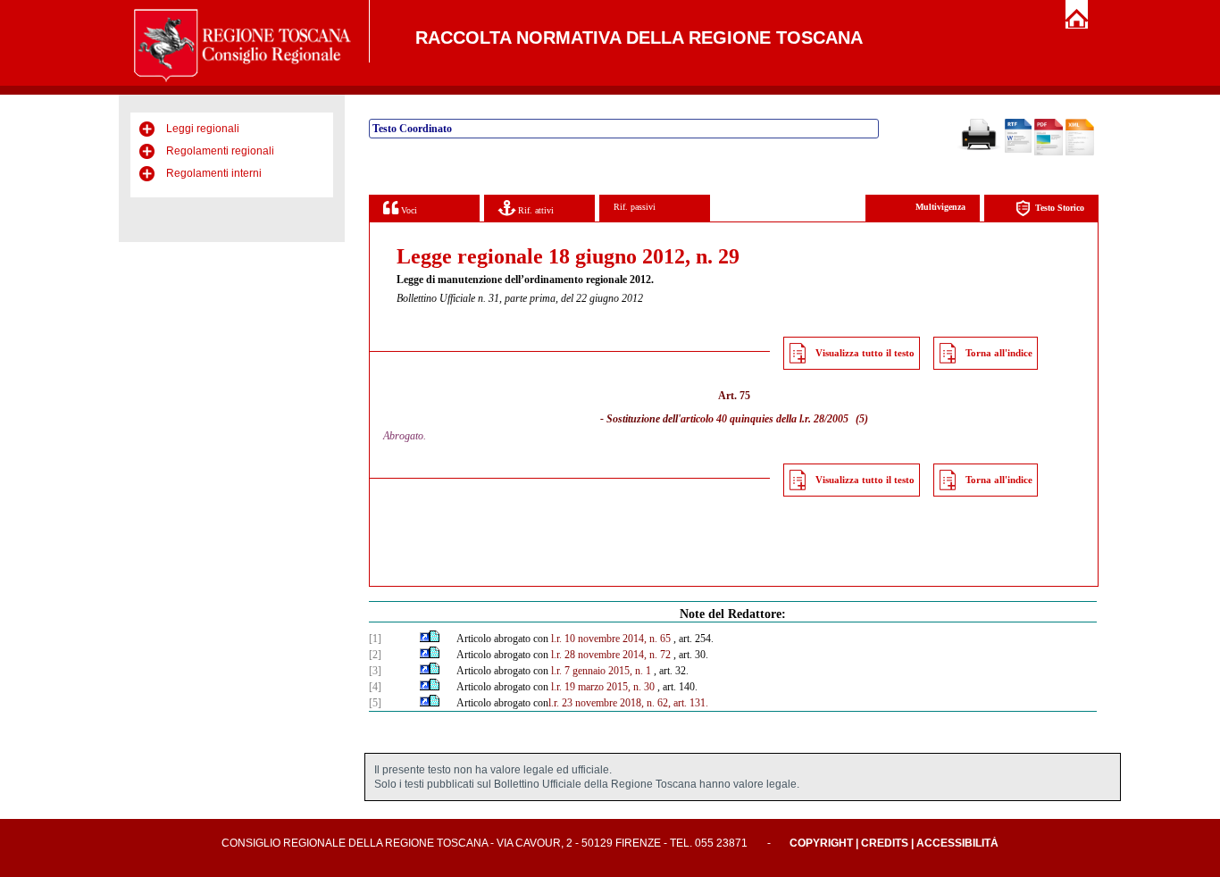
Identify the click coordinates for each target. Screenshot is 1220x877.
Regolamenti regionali (220, 151)
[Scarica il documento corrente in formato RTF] (1018, 149)
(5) (862, 419)
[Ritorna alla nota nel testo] (425, 638)
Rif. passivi (635, 207)
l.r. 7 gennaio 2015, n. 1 (601, 670)
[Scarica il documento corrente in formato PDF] (1048, 152)
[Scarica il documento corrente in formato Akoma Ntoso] (1079, 152)
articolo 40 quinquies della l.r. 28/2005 (764, 419)
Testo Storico (1059, 208)
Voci (407, 210)
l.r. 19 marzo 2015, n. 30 (603, 687)
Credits (884, 843)
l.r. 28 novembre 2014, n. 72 (611, 654)
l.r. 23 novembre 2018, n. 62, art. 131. (628, 703)
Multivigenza (940, 207)
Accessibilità (957, 843)
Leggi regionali (202, 128)
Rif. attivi (534, 210)
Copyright (821, 843)
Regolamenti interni (214, 173)
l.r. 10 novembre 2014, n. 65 (611, 638)
